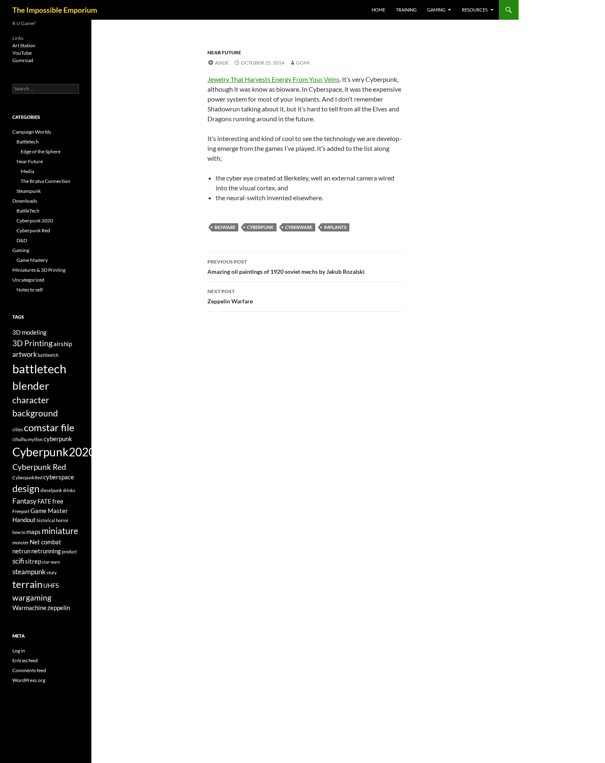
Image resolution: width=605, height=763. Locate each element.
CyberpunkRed (27, 477)
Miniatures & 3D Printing (38, 270)
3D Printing (32, 343)
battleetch (48, 355)
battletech (39, 368)
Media (27, 171)
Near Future (224, 52)
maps (33, 531)
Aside (222, 63)
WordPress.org (28, 680)
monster (20, 542)
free (57, 501)
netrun (21, 551)
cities (17, 429)
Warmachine (29, 607)
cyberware (298, 227)
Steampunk (28, 191)
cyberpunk (260, 227)
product (69, 551)
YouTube (22, 53)
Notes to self (29, 290)
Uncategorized (28, 280)
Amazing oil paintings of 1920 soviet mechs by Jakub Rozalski (286, 267)
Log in (18, 650)
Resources (475, 9)
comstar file (49, 427)
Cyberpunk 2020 (34, 220)
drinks (69, 490)
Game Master (49, 510)
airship (63, 343)
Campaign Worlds (31, 132)
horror (62, 520)
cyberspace (58, 477)
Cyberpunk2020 (53, 452)
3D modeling (29, 332)
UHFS (51, 585)
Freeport (21, 511)
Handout (24, 519)
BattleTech (28, 211)
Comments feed (29, 670)
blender (30, 385)
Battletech (27, 142)
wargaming (31, 597)
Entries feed (25, 660)
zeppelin (58, 607)
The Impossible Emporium (54, 9)
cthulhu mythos (27, 439)
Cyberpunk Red (33, 230)
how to (19, 532)
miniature (60, 530)
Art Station (23, 45)
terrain (27, 584)
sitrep (33, 561)
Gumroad (22, 60)
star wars (51, 561)
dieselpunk (51, 490)
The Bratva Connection (45, 181)
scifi (18, 561)
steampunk (29, 571)
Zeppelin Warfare (230, 296)
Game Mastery (32, 260)
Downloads (24, 201)
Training (406, 9)
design (26, 488)
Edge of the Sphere (40, 151)
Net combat (45, 542)
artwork (24, 354)
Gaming (436, 9)
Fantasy (24, 501)
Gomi (303, 63)
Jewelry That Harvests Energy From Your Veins (273, 79)
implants (335, 227)
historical (46, 520)
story (52, 572)
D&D (21, 240)
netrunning (46, 551)
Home (378, 9)
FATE (44, 501)
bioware (224, 227)
